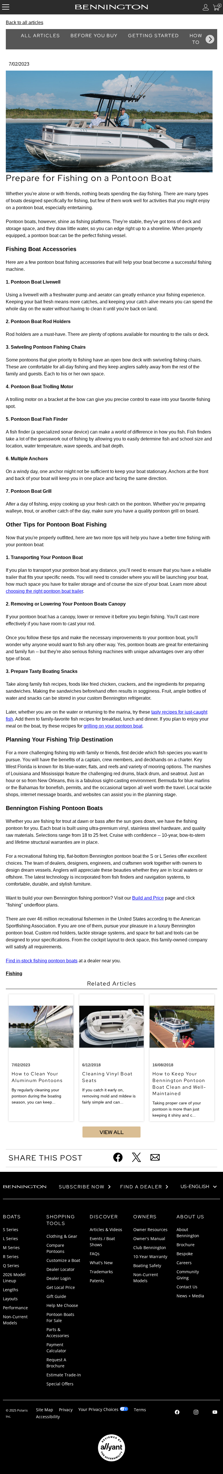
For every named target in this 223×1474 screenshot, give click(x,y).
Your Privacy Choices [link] (98, 1409)
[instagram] (196, 1412)
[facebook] (177, 1412)
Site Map (44, 1409)
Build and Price (148, 897)
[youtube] (215, 1412)
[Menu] (5, 7)
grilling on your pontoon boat (113, 725)
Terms (140, 1409)
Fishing (14, 973)
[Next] (210, 39)
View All (112, 1132)
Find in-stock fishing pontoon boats (42, 960)
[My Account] (205, 7)
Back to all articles (24, 22)
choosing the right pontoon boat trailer (44, 591)
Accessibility (48, 1416)
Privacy (66, 1409)
